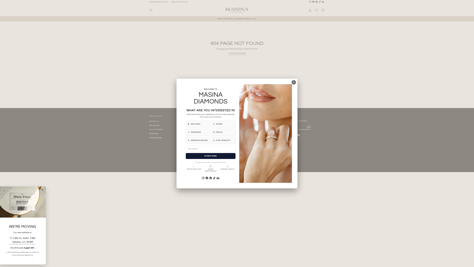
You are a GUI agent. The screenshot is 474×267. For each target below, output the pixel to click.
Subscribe (210, 156)
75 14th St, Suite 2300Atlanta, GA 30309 (22, 240)
